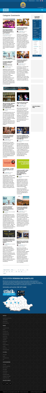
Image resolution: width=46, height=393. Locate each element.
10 (18, 269)
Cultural (34, 25)
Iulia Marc (6, 66)
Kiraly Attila (7, 34)
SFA (3, 359)
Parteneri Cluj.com (32, 0)
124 (11, 271)
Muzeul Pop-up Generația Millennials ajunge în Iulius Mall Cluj (22, 242)
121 (4, 271)
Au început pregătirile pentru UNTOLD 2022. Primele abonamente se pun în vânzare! (8, 31)
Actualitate (36, 41)
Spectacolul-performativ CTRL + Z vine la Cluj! (22, 103)
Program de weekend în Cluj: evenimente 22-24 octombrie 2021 (22, 208)
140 (18, 271)
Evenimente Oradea (6, 374)
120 (27, 269)
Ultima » (4, 273)
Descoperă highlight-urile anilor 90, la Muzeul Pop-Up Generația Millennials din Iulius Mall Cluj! (23, 137)
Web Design (5, 369)
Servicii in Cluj (35, 37)
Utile (35, 53)
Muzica (35, 48)
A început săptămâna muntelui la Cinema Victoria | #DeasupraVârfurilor (7, 63)
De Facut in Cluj (5, 331)
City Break (4, 364)
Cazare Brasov (5, 371)
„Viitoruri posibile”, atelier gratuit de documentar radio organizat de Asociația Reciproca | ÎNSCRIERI (22, 172)
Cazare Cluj (4, 339)
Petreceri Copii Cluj (6, 349)
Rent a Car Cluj (5, 367)
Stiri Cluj (34, 39)
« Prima (12, 269)
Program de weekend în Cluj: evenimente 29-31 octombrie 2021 (8, 136)
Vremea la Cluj (35, 55)
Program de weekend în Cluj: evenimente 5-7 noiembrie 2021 (22, 61)
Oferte (35, 50)
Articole (4, 329)
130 (16, 271)
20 (20, 269)
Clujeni (34, 22)
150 (21, 271)
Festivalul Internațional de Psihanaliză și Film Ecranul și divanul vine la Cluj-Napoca (9, 240)
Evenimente (36, 46)
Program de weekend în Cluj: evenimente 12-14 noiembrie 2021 (22, 28)
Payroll (4, 356)
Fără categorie (35, 32)
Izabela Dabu (21, 31)
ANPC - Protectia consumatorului (23, 391)
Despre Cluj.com (24, 0)
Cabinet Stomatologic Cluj (7, 318)
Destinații (34, 30)
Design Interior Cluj (6, 377)
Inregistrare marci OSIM (6, 376)
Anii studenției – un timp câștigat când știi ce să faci (8, 169)
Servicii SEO (5, 354)
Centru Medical (5, 319)
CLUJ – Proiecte (36, 20)
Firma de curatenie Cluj (6, 366)
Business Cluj (5, 341)
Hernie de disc (5, 321)
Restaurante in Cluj (6, 334)
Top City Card (5, 372)
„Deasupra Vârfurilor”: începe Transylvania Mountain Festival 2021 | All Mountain (8, 208)
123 (9, 271)
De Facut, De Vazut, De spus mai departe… (37, 28)
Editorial (35, 44)
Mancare (34, 35)
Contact (37, 0)
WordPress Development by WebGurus (37, 391)
